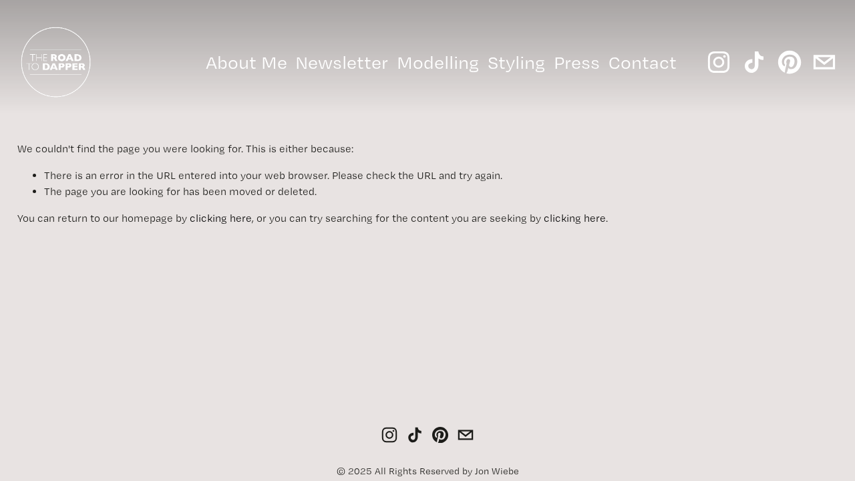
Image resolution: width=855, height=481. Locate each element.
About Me (246, 62)
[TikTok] (754, 62)
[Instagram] (718, 62)
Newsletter (341, 62)
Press (577, 62)
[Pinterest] (789, 62)
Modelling (438, 62)
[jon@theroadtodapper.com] (824, 62)
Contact (643, 62)
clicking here (221, 218)
